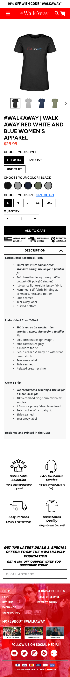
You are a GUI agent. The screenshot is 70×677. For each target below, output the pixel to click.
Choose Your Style (20, 152)
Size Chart (45, 195)
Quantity (11, 211)
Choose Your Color (27, 177)
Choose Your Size (29, 195)
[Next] (65, 103)
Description (35, 250)
